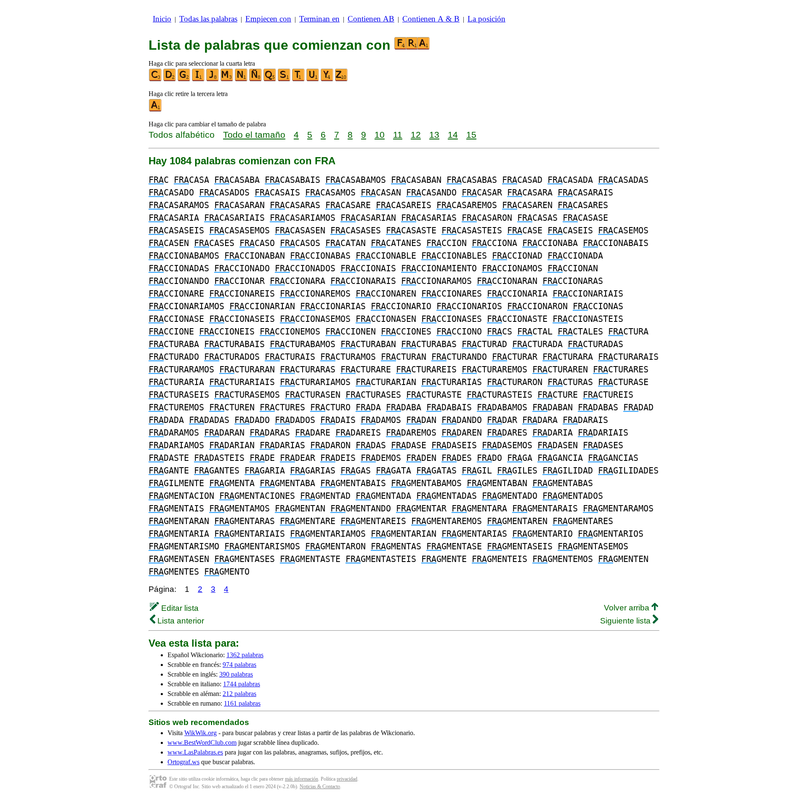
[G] (184, 79)
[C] (156, 79)
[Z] (342, 79)
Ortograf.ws (183, 761)
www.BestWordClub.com (202, 742)
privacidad (347, 779)
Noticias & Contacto (320, 786)
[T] (299, 79)
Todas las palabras (208, 18)
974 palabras (239, 664)
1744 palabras (241, 684)
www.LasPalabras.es (195, 752)
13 (434, 134)
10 (380, 134)
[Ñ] (256, 79)
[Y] (327, 79)
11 (397, 134)
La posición (486, 18)
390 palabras (236, 674)
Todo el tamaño (254, 134)
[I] (198, 79)
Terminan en (319, 18)
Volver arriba (627, 607)
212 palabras (239, 693)
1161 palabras (242, 703)
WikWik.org (200, 732)
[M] (227, 79)
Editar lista (179, 608)
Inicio (162, 18)
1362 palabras (244, 654)
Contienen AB (371, 18)
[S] (284, 79)
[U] (313, 79)
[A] (156, 109)
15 (471, 134)
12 (416, 134)
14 (453, 134)
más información (301, 779)
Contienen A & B (431, 18)
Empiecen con (268, 18)
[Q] (270, 79)
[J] (213, 79)
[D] (170, 79)
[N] (241, 79)
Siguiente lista (626, 620)
